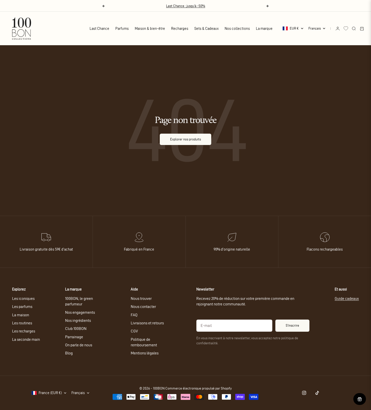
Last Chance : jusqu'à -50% (185, 6)
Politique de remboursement (144, 342)
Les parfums (22, 306)
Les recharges (23, 331)
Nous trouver (141, 298)
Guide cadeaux (347, 298)
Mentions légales (144, 353)
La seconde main (26, 339)
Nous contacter (143, 306)
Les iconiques (23, 298)
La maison (20, 315)
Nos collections (237, 29)
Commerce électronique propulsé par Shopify (198, 388)
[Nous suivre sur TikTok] (317, 392)
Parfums (122, 29)
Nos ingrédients (78, 320)
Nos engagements (80, 312)
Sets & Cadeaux (206, 29)
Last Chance (99, 29)
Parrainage (74, 337)
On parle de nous (78, 345)
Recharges (179, 29)
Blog (69, 353)
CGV (134, 331)
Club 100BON (76, 328)
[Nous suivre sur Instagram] (304, 392)
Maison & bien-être (150, 29)
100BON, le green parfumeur (79, 301)
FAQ (134, 315)
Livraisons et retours (147, 323)
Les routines (22, 323)
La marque (264, 29)
